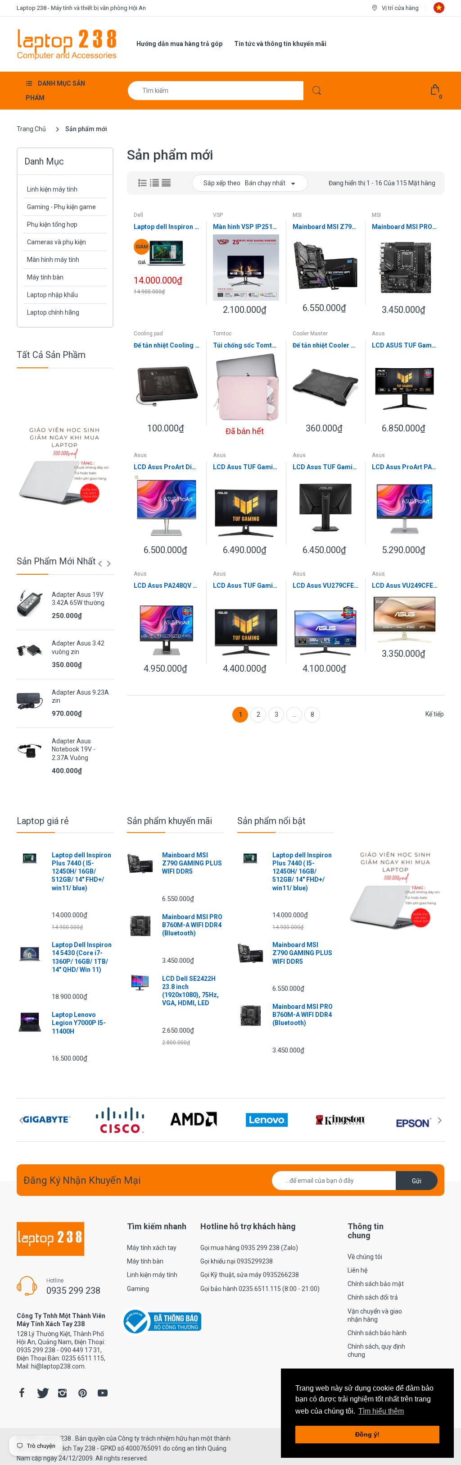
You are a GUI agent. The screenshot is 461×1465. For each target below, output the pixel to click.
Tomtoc (222, 333)
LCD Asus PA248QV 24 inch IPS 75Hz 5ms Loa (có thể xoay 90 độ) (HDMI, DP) (166, 585)
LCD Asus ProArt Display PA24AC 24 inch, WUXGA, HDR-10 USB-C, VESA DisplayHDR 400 (166, 467)
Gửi (416, 1181)
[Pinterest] (82, 1393)
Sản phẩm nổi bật (271, 820)
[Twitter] (42, 1393)
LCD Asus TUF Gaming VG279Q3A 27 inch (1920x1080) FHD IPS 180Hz (246, 585)
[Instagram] (62, 1393)
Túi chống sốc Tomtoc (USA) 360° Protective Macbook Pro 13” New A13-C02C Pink (246, 345)
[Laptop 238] (67, 43)
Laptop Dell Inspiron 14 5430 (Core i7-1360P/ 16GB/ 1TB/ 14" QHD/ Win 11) (82, 957)
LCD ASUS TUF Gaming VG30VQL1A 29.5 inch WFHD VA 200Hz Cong (405, 345)
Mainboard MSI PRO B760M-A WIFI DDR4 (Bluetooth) (405, 226)
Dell (138, 215)
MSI (297, 215)
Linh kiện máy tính (52, 189)
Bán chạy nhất (265, 183)
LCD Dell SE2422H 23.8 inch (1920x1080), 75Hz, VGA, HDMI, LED (190, 991)
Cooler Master (310, 333)
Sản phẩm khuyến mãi (169, 820)
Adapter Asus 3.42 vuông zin (78, 647)
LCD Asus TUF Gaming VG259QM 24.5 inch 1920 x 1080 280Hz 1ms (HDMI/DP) (325, 467)
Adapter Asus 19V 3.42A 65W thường (78, 598)
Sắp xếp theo (221, 183)
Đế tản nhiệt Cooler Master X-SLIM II (325, 345)
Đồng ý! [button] (367, 1434)
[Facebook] (22, 1393)
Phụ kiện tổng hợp (52, 224)
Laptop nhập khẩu (52, 294)
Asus (378, 333)
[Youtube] (103, 1393)
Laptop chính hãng (53, 312)
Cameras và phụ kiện (56, 242)
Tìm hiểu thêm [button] (381, 1411)
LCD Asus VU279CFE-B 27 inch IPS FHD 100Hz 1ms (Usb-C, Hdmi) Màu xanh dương (325, 585)
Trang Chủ (31, 129)
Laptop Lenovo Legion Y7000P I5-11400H (79, 1023)
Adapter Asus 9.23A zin (80, 696)
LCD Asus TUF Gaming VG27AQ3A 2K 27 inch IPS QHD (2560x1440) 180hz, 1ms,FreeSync (246, 467)
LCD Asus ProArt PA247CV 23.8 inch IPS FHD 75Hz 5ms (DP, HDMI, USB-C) (405, 467)
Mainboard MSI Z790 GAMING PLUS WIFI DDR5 (325, 226)
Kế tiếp (434, 714)
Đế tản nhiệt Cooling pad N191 (166, 345)
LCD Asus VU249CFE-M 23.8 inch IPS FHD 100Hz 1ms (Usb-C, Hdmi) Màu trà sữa (405, 585)
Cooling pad (148, 333)
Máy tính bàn (45, 277)
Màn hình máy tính (53, 259)
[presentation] (99, 563)
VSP (218, 215)
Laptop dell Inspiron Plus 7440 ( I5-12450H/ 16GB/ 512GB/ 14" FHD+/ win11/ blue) (166, 226)
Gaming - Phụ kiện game (61, 207)
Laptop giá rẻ (43, 820)
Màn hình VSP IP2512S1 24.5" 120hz (246, 226)
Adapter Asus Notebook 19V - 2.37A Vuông (73, 749)
